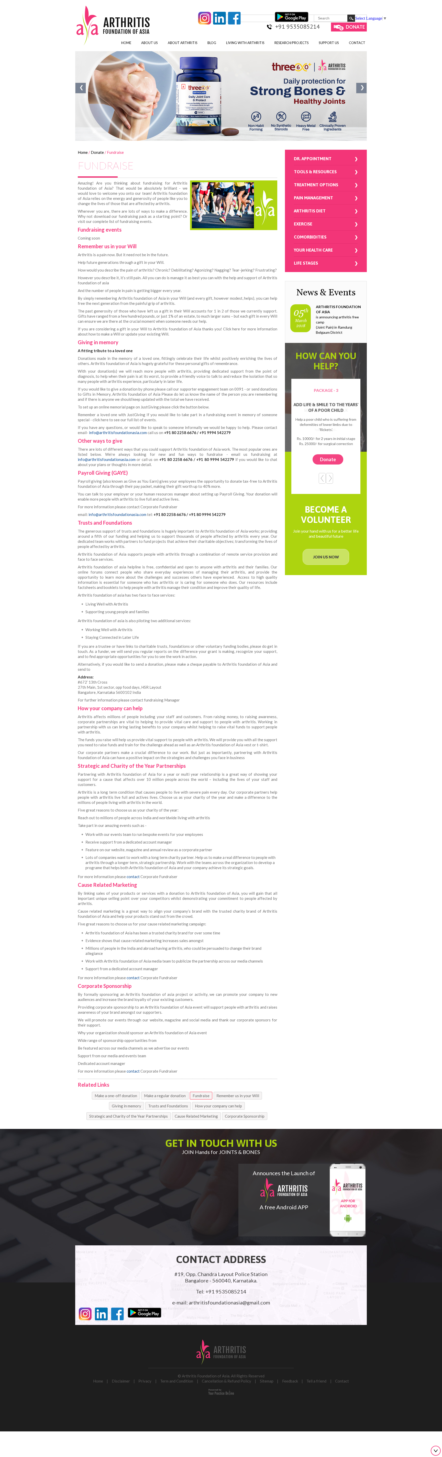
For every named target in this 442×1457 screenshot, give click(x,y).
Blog (211, 43)
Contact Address (221, 1259)
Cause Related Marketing (196, 1116)
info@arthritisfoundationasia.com (118, 432)
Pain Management (313, 197)
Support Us (329, 43)
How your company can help (218, 1106)
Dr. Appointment (313, 158)
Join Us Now (326, 557)
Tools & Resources (315, 171)
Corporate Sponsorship (244, 1116)
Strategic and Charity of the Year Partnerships (128, 1116)
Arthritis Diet (310, 210)
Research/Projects (291, 43)
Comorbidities (310, 237)
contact (133, 876)
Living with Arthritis (245, 43)
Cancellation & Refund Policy (226, 1381)
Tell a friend (316, 1381)
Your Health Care (313, 250)
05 (300, 317)
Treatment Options (316, 184)
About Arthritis (182, 43)
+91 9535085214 (297, 26)
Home (126, 43)
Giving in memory (126, 1106)
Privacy (144, 1381)
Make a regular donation (165, 1095)
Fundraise (201, 1095)
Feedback (290, 1381)
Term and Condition (176, 1381)
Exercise (303, 223)
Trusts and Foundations (168, 1106)
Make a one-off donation (116, 1095)
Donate (355, 27)
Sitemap (266, 1381)
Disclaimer (121, 1381)
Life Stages (306, 263)
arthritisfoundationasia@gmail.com (229, 1302)
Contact (357, 43)
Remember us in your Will (237, 1095)
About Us (149, 43)
